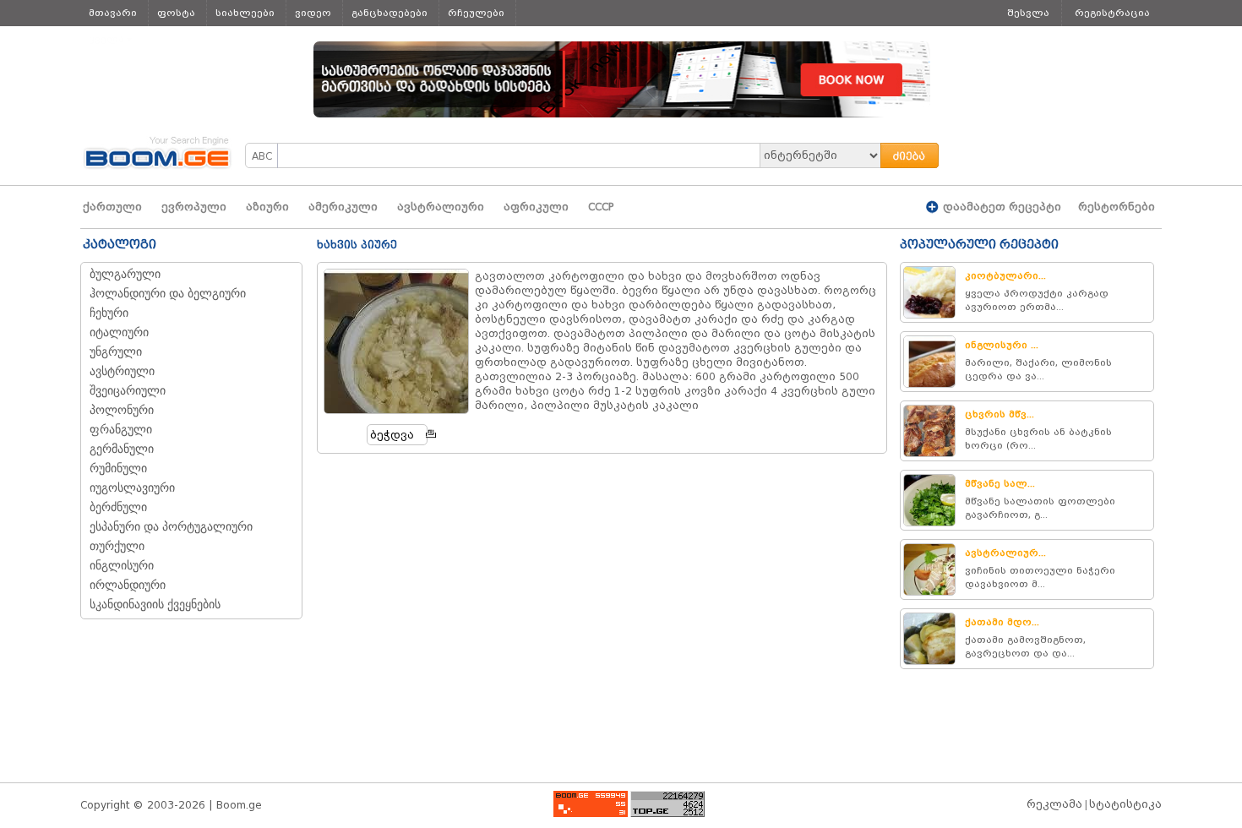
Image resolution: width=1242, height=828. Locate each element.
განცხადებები (389, 13)
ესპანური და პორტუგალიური (171, 526)
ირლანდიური (128, 585)
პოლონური (122, 410)
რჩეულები (476, 13)
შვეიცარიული (128, 390)
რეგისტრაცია (1112, 13)
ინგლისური (122, 565)
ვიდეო (313, 13)
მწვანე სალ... (1000, 483)
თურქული (117, 546)
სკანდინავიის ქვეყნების (155, 604)
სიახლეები (245, 13)
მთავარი (113, 13)
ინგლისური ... (1001, 345)
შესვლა (1028, 13)
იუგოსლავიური (132, 488)
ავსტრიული (122, 371)
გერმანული (122, 449)
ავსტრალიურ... (1005, 552)
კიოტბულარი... (1005, 275)
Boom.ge (239, 804)
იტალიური (119, 332)
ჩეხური (109, 313)
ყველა (106, 39)
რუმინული (118, 468)
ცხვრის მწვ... (999, 414)
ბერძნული (118, 507)
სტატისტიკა (1125, 804)
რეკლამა (1054, 804)
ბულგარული (125, 274)
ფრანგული (121, 429)
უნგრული (116, 352)
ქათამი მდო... (1002, 622)
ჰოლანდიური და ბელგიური (168, 293)
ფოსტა (176, 13)
